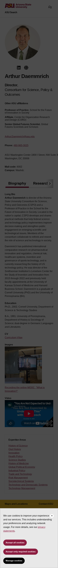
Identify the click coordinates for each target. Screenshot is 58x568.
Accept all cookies (15, 542)
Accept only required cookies (21, 551)
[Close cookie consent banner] (52, 516)
